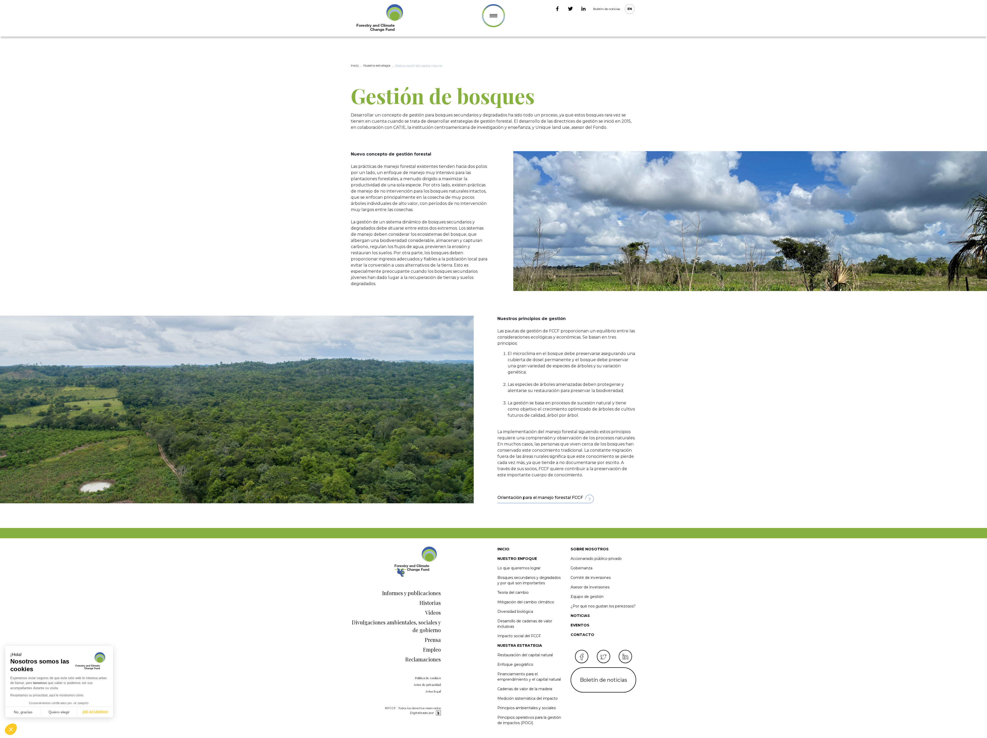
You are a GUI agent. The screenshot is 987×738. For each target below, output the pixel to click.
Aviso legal (433, 691)
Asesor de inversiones (590, 587)
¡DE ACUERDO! (95, 712)
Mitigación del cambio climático (525, 602)
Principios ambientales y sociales (526, 708)
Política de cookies (428, 678)
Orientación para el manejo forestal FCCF (540, 497)
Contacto (582, 634)
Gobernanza (581, 568)
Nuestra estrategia (519, 645)
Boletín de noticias (606, 9)
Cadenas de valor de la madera (524, 689)
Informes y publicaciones (411, 592)
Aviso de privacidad (427, 684)
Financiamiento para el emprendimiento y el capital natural (529, 677)
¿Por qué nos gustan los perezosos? (603, 606)
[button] (11, 729)
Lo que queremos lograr (519, 568)
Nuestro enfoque (517, 558)
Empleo (432, 649)
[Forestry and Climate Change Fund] (379, 18)
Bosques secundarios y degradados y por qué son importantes (529, 580)
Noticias (580, 615)
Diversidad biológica (515, 611)
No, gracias (23, 712)
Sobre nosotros (590, 549)
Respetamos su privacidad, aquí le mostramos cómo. (47, 695)
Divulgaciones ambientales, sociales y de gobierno (396, 626)
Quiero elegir (59, 712)
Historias (430, 602)
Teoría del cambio (513, 592)
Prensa (433, 639)
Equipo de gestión (587, 596)
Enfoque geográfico (515, 664)
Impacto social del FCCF (519, 636)
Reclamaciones (423, 659)
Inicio (503, 549)
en (629, 9)
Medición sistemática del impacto (527, 698)
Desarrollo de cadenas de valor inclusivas (524, 624)
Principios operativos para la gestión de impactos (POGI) (529, 720)
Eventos (580, 625)
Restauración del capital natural (525, 655)
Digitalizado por (422, 713)
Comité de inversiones (591, 577)
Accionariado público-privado (596, 558)
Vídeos (433, 612)
